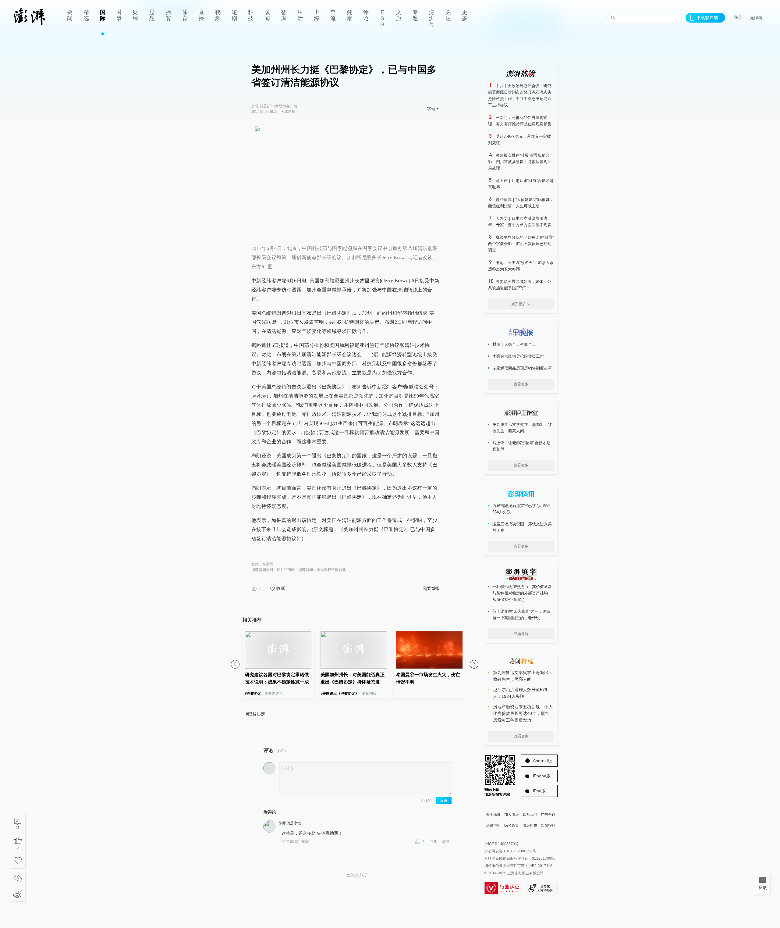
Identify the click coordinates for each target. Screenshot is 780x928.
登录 (738, 17)
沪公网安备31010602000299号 (510, 851)
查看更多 (521, 384)
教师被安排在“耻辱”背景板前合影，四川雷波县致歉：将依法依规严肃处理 (519, 161)
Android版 (542, 760)
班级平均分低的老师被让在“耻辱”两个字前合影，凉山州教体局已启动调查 (521, 243)
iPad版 (539, 790)
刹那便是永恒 (290, 823)
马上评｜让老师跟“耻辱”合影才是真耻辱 (521, 446)
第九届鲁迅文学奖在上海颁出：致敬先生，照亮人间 (522, 427)
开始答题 (521, 634)
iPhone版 (542, 775)
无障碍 (756, 17)
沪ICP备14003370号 (501, 844)
